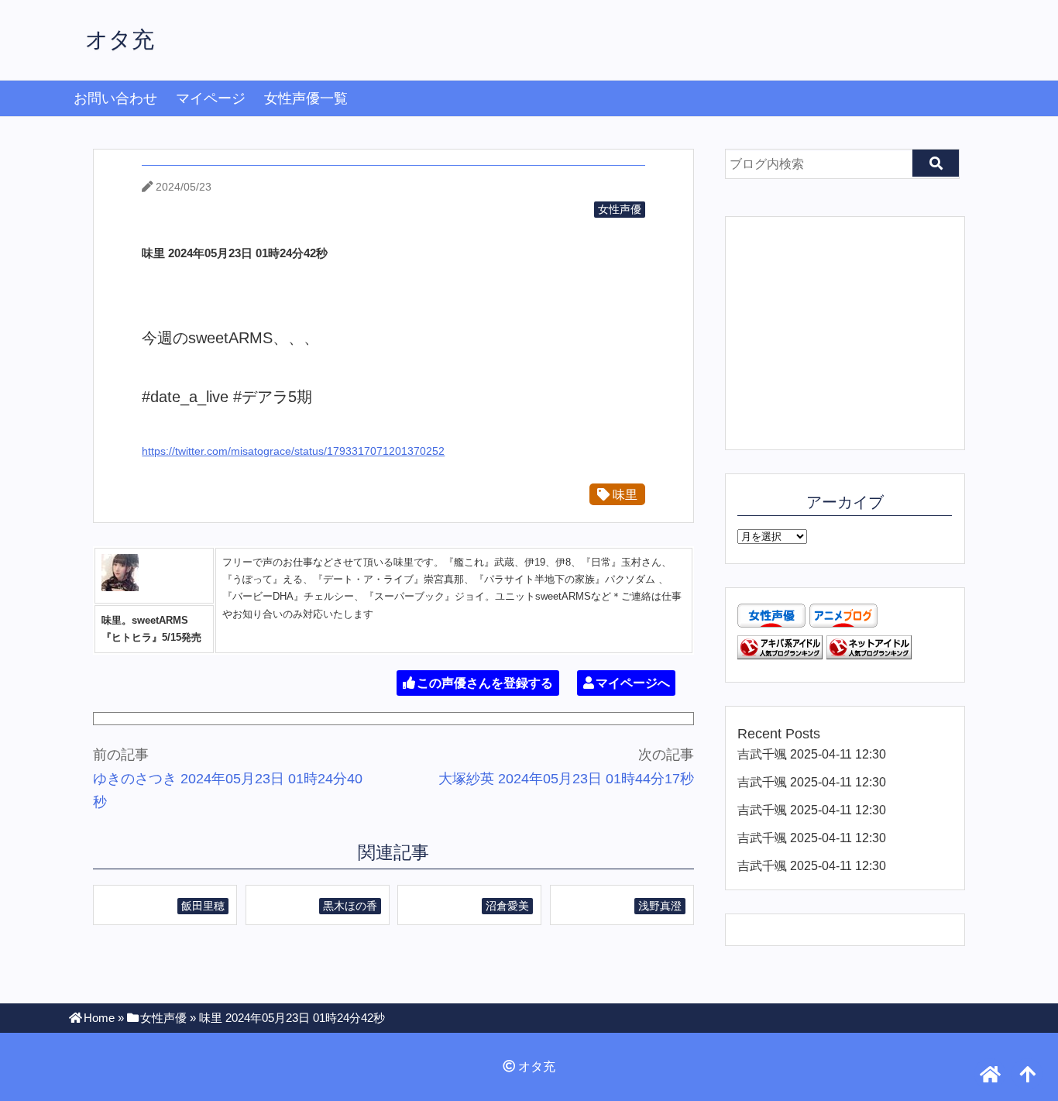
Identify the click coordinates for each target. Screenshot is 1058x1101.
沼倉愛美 (507, 906)
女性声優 (619, 209)
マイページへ (633, 683)
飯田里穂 (203, 906)
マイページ (211, 98)
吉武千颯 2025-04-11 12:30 (811, 754)
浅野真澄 (660, 906)
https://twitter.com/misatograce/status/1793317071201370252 (293, 451)
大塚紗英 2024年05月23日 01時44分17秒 (566, 778)
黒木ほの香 (350, 906)
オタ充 (119, 39)
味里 (623, 494)
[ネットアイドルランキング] (869, 654)
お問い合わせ (115, 98)
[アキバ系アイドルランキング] (780, 654)
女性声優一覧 (306, 98)
